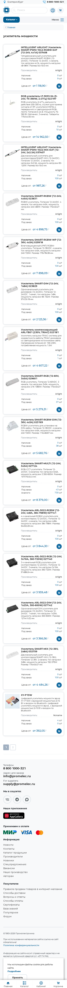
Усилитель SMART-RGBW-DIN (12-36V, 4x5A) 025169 (41, 421)
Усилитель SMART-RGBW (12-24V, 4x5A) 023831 (41, 197)
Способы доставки (14, 893)
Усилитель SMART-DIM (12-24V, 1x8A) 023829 (40, 285)
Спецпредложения (14, 864)
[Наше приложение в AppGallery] (13, 816)
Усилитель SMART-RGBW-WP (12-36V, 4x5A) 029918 (41, 241)
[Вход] (52, 10)
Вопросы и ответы (14, 897)
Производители (13, 857)
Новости (8, 845)
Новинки (8, 860)
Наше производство (15, 872)
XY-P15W (26, 695)
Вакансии (9, 868)
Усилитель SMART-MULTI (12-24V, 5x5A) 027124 (41, 464)
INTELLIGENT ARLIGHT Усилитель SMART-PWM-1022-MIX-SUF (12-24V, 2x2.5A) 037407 (41, 150)
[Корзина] (60, 10)
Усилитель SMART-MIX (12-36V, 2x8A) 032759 (39, 650)
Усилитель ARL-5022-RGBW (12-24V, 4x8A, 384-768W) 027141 (40, 511)
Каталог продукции (15, 853)
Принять (17, 978)
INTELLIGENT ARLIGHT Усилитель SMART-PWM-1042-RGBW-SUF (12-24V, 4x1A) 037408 (41, 50)
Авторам (8, 876)
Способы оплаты (13, 901)
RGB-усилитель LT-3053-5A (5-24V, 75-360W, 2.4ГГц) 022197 (39, 97)
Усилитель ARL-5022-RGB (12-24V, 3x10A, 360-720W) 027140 (41, 557)
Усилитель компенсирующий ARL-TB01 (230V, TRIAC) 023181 (40, 331)
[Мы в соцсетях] (7, 799)
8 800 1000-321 (14, 768)
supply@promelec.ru (19, 784)
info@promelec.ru (17, 776)
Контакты (8, 849)
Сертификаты (11, 905)
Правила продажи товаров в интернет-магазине (32, 889)
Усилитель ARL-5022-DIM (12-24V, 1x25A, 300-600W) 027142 (41, 604)
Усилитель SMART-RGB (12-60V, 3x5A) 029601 (40, 377)
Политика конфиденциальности (21, 945)
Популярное (10, 913)
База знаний (10, 909)
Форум (7, 916)
